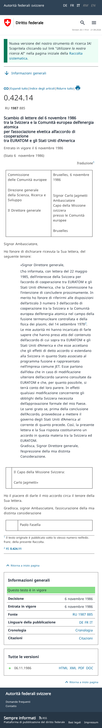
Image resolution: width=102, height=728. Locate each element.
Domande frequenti (18, 701)
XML (73, 668)
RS (14, 548)
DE (65, 5)
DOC (89, 668)
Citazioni (86, 638)
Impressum (91, 722)
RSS (43, 718)
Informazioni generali (25, 73)
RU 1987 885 (83, 614)
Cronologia (84, 630)
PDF (81, 668)
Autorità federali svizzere (24, 5)
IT (78, 5)
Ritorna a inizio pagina (22, 565)
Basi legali (74, 722)
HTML (63, 668)
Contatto (11, 706)
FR (72, 5)
